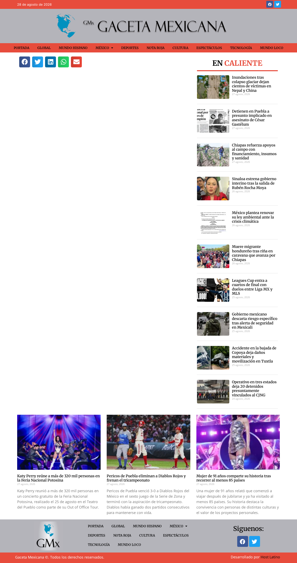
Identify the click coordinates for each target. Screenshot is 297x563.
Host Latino (270, 557)
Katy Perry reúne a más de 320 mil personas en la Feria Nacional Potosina (58, 478)
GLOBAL (44, 48)
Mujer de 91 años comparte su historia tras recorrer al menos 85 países (233, 478)
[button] (24, 61)
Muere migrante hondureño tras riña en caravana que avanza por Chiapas (253, 253)
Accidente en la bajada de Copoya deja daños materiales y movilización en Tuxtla (254, 354)
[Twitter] (277, 4)
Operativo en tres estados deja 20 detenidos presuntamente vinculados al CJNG (254, 388)
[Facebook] (269, 4)
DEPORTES (130, 48)
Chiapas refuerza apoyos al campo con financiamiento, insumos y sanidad (254, 152)
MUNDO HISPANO (73, 48)
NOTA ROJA (155, 48)
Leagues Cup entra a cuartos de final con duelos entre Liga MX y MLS (252, 287)
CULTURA (180, 48)
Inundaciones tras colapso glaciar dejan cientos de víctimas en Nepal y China (251, 84)
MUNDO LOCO (271, 48)
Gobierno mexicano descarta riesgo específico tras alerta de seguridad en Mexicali (254, 321)
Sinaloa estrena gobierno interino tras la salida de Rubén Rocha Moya (254, 183)
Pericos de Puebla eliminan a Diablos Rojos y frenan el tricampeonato (146, 478)
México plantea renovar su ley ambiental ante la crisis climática (253, 217)
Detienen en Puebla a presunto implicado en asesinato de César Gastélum (252, 118)
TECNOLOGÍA (241, 48)
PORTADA (21, 48)
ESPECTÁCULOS (209, 48)
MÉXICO (102, 48)
